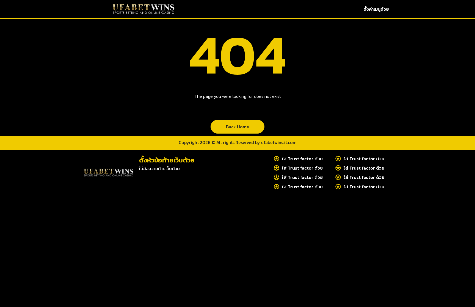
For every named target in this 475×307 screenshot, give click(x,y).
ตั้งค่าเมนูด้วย (376, 9)
